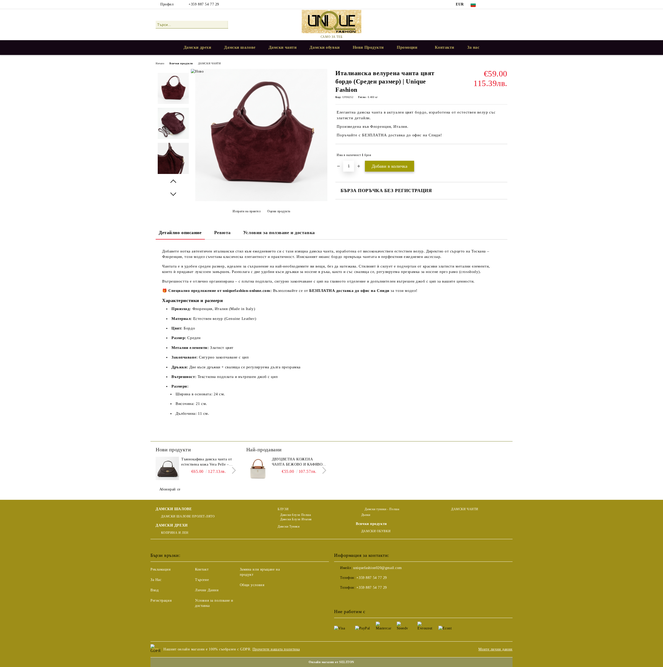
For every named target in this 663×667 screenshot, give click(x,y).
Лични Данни (207, 590)
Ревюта (222, 232)
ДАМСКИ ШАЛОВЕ (174, 509)
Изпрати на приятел (247, 211)
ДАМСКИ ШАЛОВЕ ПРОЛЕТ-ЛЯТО (188, 516)
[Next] (232, 470)
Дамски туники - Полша (381, 509)
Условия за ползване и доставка (279, 232)
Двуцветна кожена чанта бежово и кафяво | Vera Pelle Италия (298, 462)
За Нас (155, 580)
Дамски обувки (324, 47)
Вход (154, 590)
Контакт (201, 569)
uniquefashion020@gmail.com (377, 568)
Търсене (202, 580)
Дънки (365, 515)
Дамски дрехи (197, 47)
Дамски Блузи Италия (296, 519)
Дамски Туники (288, 526)
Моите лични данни (495, 649)
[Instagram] (504, 4)
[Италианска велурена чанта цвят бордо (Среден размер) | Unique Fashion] (261, 200)
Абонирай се (170, 489)
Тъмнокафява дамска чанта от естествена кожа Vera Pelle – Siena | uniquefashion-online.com (208, 462)
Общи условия (252, 585)
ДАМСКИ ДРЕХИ (172, 525)
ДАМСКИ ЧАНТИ (209, 63)
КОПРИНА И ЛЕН (175, 533)
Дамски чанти (283, 47)
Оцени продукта (278, 211)
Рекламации (160, 569)
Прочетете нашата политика (276, 649)
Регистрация (160, 600)
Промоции (407, 47)
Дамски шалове (239, 47)
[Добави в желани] (503, 155)
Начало (160, 63)
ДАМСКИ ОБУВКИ (376, 531)
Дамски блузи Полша (295, 515)
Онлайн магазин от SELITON (331, 662)
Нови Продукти (368, 47)
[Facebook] (489, 4)
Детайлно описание (180, 232)
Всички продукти (181, 63)
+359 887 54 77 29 (204, 4)
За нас (473, 47)
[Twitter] (497, 4)
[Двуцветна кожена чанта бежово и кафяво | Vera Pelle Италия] (258, 468)
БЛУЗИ (283, 509)
